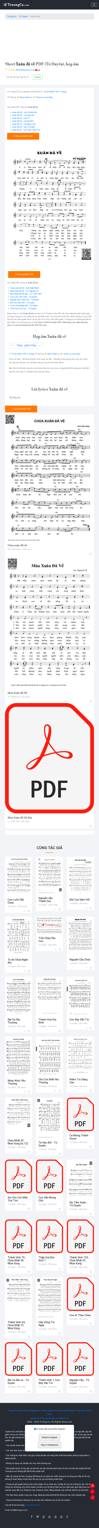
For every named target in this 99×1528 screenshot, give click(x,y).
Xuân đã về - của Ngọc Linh (24, 124)
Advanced (62, 1410)
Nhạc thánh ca (26, 97)
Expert (72, 1410)
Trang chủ (12, 1410)
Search (38, 77)
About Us (35, 1418)
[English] (39, 70)
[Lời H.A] (31, 70)
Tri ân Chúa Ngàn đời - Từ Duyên (24, 305)
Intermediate (48, 1410)
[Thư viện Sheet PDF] (16, 4)
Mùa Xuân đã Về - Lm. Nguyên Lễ (24, 291)
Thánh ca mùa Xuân (44, 97)
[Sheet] (24, 70)
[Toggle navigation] (94, 5)
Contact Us (63, 1418)
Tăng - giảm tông (26, 345)
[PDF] (18, 70)
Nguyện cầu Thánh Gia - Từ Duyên (24, 300)
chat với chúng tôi (32, 1505)
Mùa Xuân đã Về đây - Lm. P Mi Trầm (26, 294)
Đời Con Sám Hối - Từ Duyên (22, 303)
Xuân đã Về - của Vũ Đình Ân (24, 112)
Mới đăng (24, 1410)
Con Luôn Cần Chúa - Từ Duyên (23, 297)
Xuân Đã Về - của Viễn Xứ (23, 115)
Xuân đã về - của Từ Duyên (23, 127)
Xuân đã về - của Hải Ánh (23, 121)
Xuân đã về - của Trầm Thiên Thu (26, 130)
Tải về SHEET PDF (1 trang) (55, 92)
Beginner (35, 1410)
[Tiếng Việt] (36, 70)
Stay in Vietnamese (49, 1445)
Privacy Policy (48, 1418)
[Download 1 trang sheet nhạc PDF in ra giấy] (93, 1486)
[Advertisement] (49, 40)
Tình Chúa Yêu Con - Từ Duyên (23, 308)
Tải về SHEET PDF (24, 136)
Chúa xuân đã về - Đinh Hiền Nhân (24, 288)
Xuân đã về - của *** (21, 118)
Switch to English (49, 1437)
